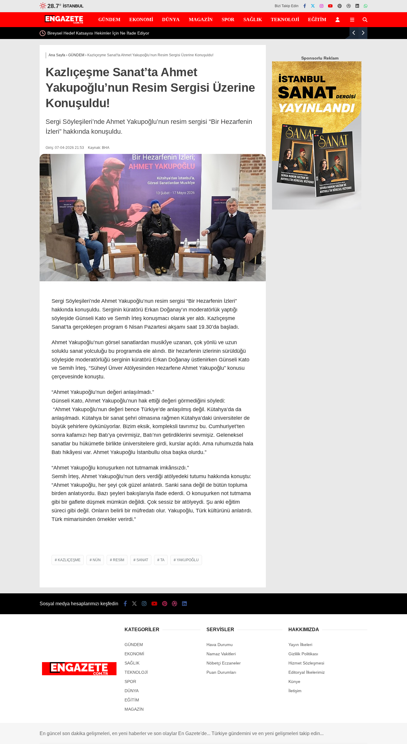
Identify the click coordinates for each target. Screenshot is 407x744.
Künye (294, 681)
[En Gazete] (64, 22)
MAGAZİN (201, 19)
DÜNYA (171, 19)
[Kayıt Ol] (338, 19)
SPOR (228, 19)
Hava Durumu (219, 644)
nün (97, 560)
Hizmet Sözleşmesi (306, 663)
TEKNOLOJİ (285, 19)
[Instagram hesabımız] (321, 6)
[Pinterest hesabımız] (340, 6)
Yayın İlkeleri (300, 644)
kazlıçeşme (69, 560)
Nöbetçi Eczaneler (223, 663)
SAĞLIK (252, 19)
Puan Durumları (221, 672)
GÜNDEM (109, 19)
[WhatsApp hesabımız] (365, 6)
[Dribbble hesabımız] (174, 604)
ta (162, 560)
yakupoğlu (188, 560)
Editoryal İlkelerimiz (306, 672)
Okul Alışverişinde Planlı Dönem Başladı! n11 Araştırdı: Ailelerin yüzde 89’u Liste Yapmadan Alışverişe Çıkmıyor (215, 33)
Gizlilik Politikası (303, 653)
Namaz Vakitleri (221, 653)
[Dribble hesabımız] (349, 6)
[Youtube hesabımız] (330, 6)
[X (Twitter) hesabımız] (313, 6)
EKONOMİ (141, 19)
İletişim (295, 690)
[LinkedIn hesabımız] (357, 6)
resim (118, 560)
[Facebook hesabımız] (304, 6)
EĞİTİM (317, 19)
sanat (142, 560)
